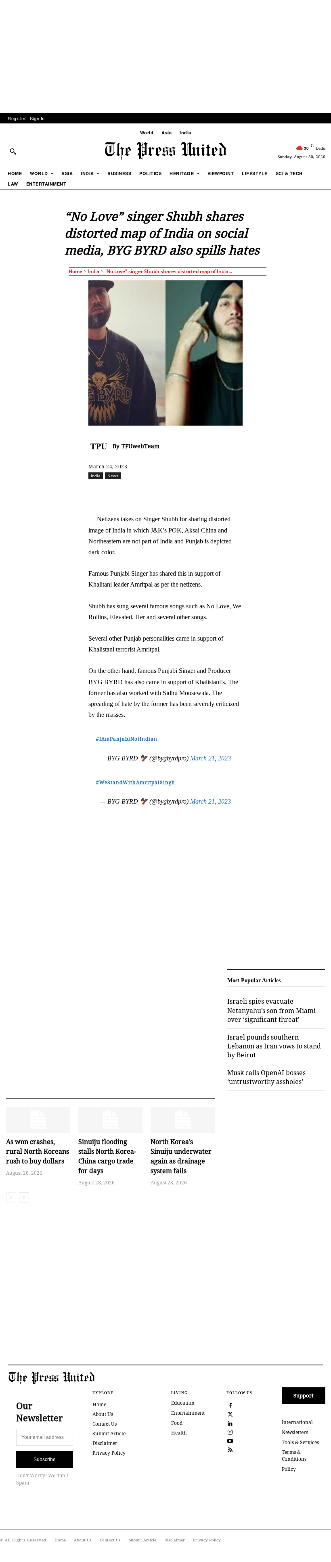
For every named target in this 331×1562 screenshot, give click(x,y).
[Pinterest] (238, 493)
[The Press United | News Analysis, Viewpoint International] (165, 151)
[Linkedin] (220, 493)
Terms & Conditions (294, 1455)
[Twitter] (230, 1414)
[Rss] (230, 1449)
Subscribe (45, 1459)
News (112, 475)
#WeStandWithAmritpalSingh (135, 782)
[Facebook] (145, 493)
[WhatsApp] (201, 493)
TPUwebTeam (140, 446)
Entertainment (188, 1413)
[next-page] (24, 1197)
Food (176, 1423)
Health (179, 1432)
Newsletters (295, 1432)
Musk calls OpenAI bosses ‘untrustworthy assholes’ (266, 1077)
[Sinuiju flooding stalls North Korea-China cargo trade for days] (110, 1120)
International (297, 1422)
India (93, 271)
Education (183, 1402)
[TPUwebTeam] (100, 446)
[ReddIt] (182, 493)
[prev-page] (11, 1197)
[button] (13, 151)
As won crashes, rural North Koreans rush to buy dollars (37, 1151)
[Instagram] (230, 1432)
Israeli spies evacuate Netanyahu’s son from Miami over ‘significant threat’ (271, 1010)
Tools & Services (300, 1442)
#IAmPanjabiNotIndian (126, 738)
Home (75, 271)
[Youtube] (230, 1441)
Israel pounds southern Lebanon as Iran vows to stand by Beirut (274, 1046)
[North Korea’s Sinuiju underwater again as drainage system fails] (183, 1120)
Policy (289, 1469)
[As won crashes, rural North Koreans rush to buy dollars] (38, 1120)
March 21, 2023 (210, 758)
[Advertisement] (165, 56)
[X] (164, 493)
